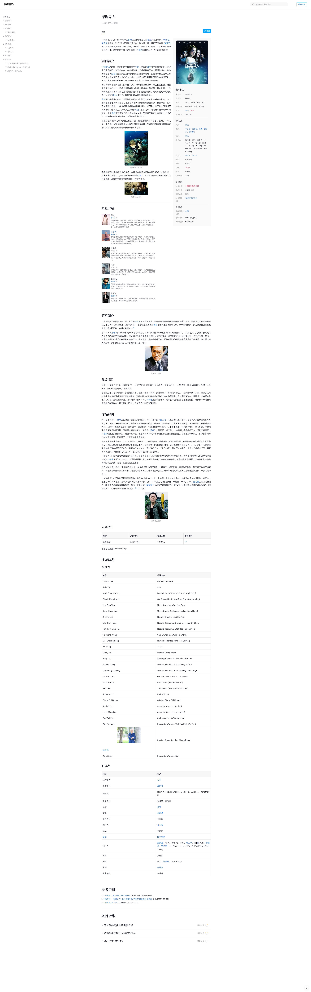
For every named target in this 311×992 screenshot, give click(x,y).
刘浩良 (166, 861)
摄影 (105, 837)
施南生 (160, 843)
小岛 (137, 67)
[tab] (103, 31)
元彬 (159, 780)
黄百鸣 (187, 155)
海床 (156, 325)
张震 (200, 129)
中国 (187, 211)
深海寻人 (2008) (111, 902)
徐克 (187, 125)
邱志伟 (160, 813)
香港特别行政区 (191, 198)
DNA (115, 95)
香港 (130, 39)
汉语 (192, 110)
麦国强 (160, 786)
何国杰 (160, 867)
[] (197, 843)
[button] (156, 925)
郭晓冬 (168, 43)
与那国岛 (106, 67)
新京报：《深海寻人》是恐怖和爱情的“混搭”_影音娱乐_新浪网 (128, 899)
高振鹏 (105, 750)
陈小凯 (113, 232)
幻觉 (137, 109)
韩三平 (189, 843)
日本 (149, 67)
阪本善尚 (161, 837)
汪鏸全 (187, 167)
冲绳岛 (114, 332)
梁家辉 (191, 132)
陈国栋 (114, 73)
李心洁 (187, 129)
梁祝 (152, 430)
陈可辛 (194, 155)
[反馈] (307, 988)
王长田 (164, 846)
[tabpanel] (156, 457)
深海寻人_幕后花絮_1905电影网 (117, 895)
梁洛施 (194, 129)
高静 (140, 50)
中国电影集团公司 (192, 186)
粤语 (187, 110)
